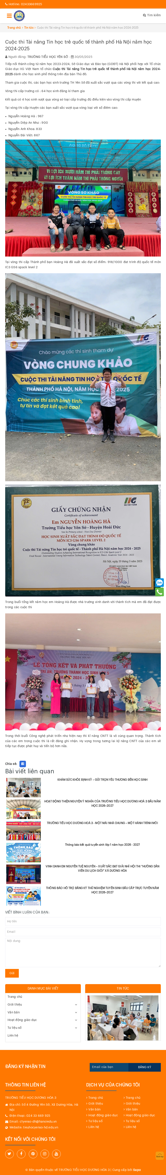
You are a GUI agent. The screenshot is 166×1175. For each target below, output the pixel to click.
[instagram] (44, 1154)
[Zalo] (159, 582)
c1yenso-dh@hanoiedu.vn (38, 1121)
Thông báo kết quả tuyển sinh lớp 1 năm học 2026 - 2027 (102, 844)
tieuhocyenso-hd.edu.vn (40, 1127)
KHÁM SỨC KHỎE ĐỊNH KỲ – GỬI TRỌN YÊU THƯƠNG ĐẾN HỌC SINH (102, 779)
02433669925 (25, 4)
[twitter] (9, 1154)
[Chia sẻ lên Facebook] (22, 764)
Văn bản (14, 1012)
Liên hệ (13, 1035)
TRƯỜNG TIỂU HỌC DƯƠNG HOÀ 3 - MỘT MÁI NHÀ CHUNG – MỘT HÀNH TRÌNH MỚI (102, 823)
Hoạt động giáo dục (22, 1020)
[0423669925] (159, 592)
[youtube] (56, 1154)
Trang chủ (15, 996)
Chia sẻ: (11, 763)
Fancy (32, 763)
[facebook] (21, 1154)
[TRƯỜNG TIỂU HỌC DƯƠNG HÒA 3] (19, 15)
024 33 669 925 (38, 1115)
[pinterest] (33, 1154)
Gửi (12, 973)
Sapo (137, 1170)
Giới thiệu (15, 1004)
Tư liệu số (15, 1027)
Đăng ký (144, 1067)
